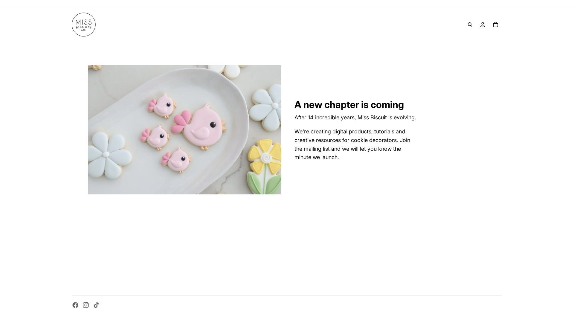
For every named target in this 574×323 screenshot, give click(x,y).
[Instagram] (85, 305)
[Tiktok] (96, 305)
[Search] (470, 24)
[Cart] (495, 24)
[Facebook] (75, 305)
